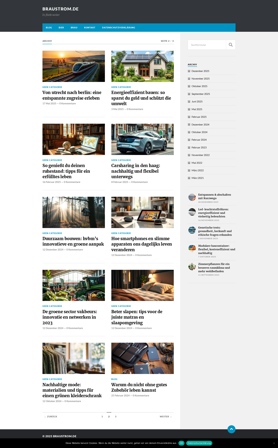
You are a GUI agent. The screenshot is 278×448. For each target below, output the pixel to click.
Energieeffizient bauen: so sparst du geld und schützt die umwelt (141, 98)
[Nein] (274, 443)
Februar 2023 (199, 147)
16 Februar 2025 (51, 181)
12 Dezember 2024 (52, 249)
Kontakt (89, 27)
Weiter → (166, 416)
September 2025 (201, 93)
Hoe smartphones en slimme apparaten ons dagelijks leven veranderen (141, 244)
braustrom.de (60, 8)
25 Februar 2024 (120, 395)
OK (181, 443)
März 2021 (198, 177)
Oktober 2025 (199, 86)
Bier (61, 27)
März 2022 (198, 170)
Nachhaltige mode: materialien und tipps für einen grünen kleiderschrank (72, 390)
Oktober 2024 (199, 132)
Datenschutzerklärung (199, 443)
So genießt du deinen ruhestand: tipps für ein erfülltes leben (66, 171)
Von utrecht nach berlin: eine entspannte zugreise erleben (71, 95)
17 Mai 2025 (49, 103)
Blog (49, 27)
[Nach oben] (231, 429)
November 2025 (201, 78)
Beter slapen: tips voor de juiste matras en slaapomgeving (136, 317)
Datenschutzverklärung (118, 27)
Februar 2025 (199, 116)
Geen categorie (52, 87)
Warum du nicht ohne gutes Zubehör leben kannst (139, 387)
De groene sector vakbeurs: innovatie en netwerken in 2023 (69, 317)
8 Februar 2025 (119, 181)
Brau (74, 27)
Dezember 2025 (200, 70)
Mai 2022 (197, 162)
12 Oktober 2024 (51, 401)
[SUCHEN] (231, 45)
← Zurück (50, 416)
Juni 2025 (197, 101)
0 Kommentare (67, 103)
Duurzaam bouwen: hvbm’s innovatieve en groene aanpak (73, 241)
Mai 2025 (197, 109)
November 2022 (201, 154)
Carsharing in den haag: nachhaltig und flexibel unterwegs (135, 171)
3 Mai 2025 (117, 109)
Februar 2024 (199, 139)
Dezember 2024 (200, 124)
